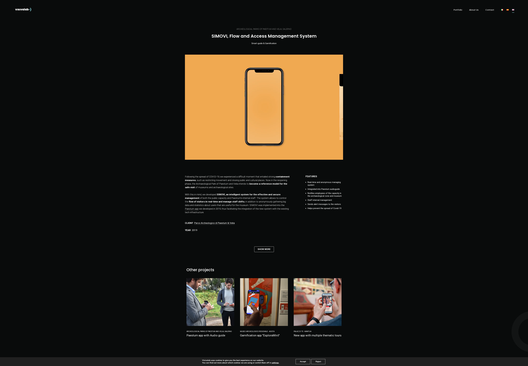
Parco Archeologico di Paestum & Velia (214, 223)
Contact (489, 9)
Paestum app (192, 208)
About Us (474, 9)
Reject (318, 361)
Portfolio (458, 9)
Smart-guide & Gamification (264, 43)
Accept (303, 361)
